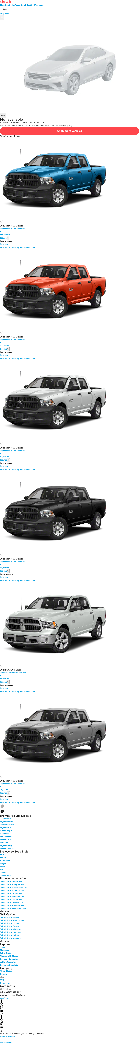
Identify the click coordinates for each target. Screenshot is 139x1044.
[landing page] (5, 1)
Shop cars (4, 14)
